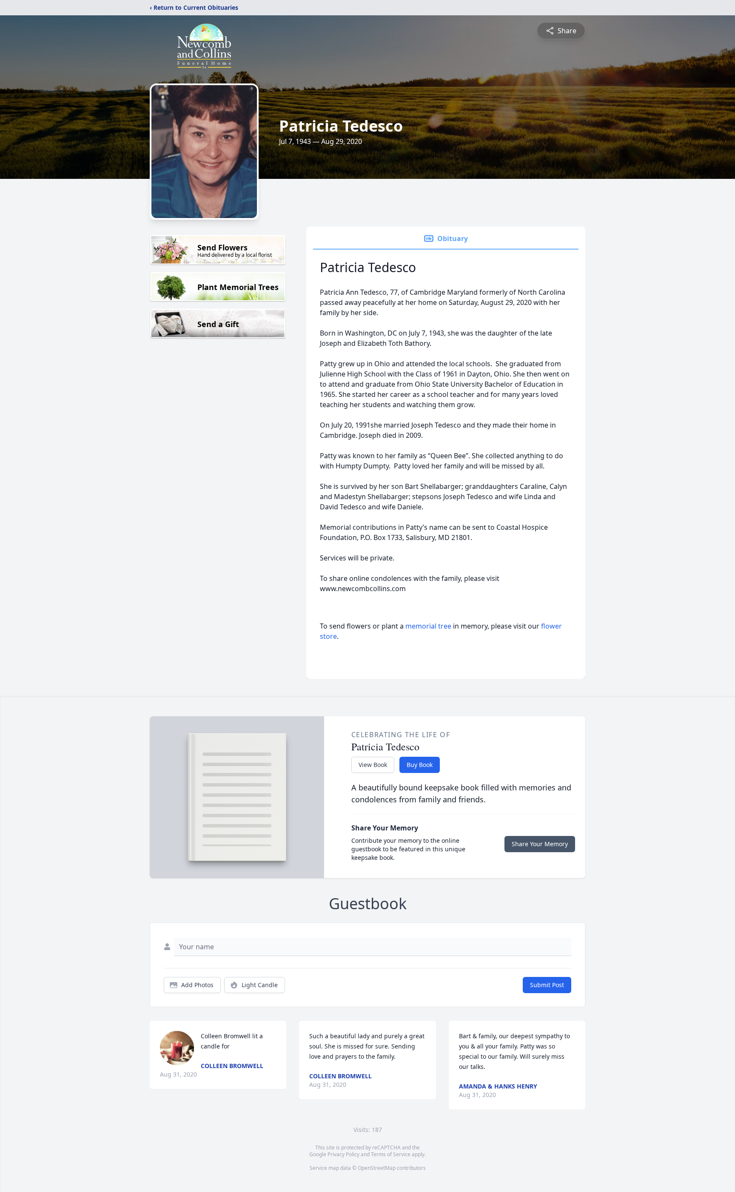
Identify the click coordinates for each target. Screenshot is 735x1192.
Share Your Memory (540, 844)
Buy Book (420, 765)
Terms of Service (390, 1154)
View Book (373, 765)
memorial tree (428, 626)
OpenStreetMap (377, 1168)
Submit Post (547, 985)
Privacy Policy (343, 1154)
